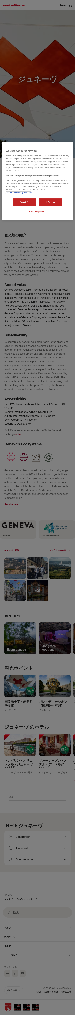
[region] (37, 181)
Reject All (24, 202)
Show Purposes (36, 211)
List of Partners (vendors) (19, 193)
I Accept (50, 202)
